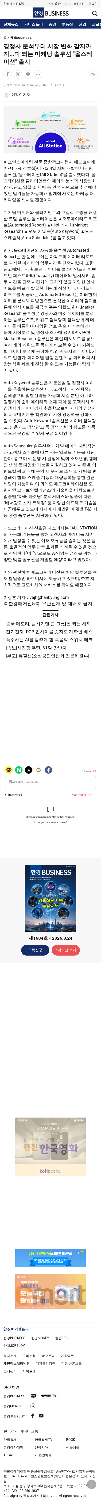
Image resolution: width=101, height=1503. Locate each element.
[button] (93, 3)
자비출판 (55, 3)
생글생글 (72, 1447)
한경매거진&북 (14, 3)
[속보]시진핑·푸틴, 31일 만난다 (36, 648)
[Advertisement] (50, 1040)
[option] (50, 1141)
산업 (82, 24)
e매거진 (79, 3)
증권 (52, 24)
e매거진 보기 (66, 950)
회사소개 (10, 1356)
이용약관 (67, 1356)
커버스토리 (33, 24)
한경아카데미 (13, 1447)
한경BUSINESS (21, 38)
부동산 (67, 24)
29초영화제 (43, 1455)
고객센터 (10, 1371)
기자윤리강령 (45, 1363)
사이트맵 (29, 1371)
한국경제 (10, 1440)
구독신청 (35, 950)
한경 (14, 1338)
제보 (67, 3)
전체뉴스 (11, 24)
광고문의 (48, 1356)
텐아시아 (41, 1447)
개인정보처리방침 (17, 1363)
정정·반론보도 (71, 1363)
